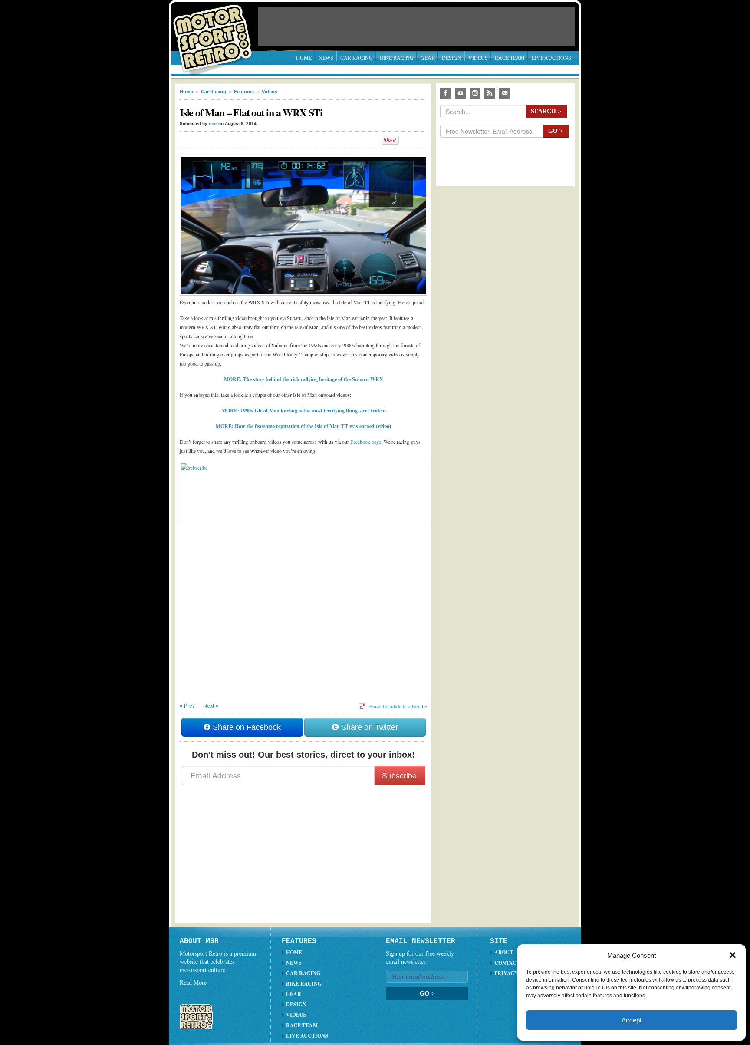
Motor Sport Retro (216, 31)
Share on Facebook (246, 727)
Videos (478, 58)
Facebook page (365, 441)
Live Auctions (551, 58)
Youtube (460, 93)
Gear (428, 58)
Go (555, 131)
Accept (631, 1020)
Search (546, 111)
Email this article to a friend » (398, 706)
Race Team (510, 58)
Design (451, 58)
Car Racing (356, 58)
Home (304, 58)
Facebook (445, 93)
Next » (210, 706)
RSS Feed (489, 93)
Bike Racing (397, 58)
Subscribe (399, 775)
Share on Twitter (368, 727)
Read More (193, 982)
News (326, 58)
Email (504, 93)
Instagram (475, 93)
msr (213, 123)
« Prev (187, 706)
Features (244, 91)
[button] (732, 955)
